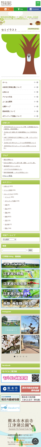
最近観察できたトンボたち (12, 166)
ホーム (5, 82)
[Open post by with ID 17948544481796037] (11, 344)
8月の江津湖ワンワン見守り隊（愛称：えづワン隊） (20, 163)
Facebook (36, 9)
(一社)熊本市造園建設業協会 (25, 444)
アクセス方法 (7, 97)
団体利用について (9, 111)
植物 (6, 216)
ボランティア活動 (10, 201)
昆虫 (6, 209)
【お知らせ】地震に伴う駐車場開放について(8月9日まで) (20, 133)
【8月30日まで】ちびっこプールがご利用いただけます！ (20, 147)
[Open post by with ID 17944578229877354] (30, 344)
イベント (7, 197)
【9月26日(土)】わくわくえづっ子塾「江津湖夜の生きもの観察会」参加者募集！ (21, 128)
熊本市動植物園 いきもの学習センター (16, 172)
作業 (6, 205)
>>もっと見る (7, 176)
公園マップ (6, 106)
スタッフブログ (8, 194)
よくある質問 (7, 102)
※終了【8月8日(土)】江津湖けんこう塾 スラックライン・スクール (21, 138)
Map (21, 9)
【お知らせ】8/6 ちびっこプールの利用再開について (20, 143)
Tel (8, 9)
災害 (6, 220)
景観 (6, 213)
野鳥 (6, 228)
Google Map (20, 440)
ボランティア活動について (12, 116)
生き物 (7, 224)
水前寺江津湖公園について (12, 87)
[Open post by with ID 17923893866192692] (30, 325)
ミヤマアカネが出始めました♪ (13, 169)
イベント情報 (8, 190)
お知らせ (6, 92)
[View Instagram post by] (18, 332)
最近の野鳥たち (8, 159)
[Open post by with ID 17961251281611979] (11, 325)
